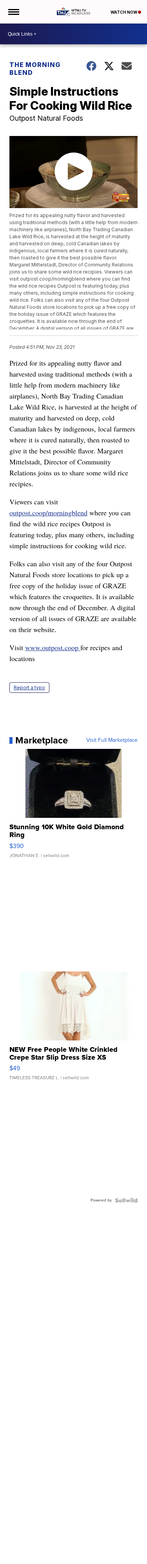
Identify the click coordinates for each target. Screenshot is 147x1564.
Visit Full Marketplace (112, 740)
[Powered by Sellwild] (126, 1200)
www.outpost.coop (52, 647)
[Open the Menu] (13, 12)
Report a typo (29, 687)
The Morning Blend (34, 68)
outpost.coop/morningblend (48, 512)
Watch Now (124, 12)
